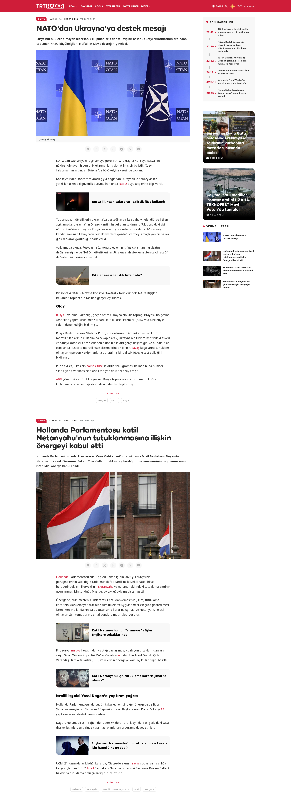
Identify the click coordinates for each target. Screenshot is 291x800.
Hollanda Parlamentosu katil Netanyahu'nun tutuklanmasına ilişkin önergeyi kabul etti (238, 256)
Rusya (60, 315)
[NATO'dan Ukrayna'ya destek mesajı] (212, 237)
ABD (59, 379)
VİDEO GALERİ (217, 215)
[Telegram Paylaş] (122, 149)
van (119, 655)
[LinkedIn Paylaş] (113, 149)
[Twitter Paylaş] (105, 149)
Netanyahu (105, 587)
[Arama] (227, 6)
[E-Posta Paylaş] (139, 149)
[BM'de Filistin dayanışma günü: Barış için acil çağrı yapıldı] (212, 285)
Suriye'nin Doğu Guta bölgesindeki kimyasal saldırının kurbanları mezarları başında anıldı (227, 143)
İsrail (90, 768)
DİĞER (144, 6)
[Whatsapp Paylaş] (130, 149)
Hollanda (62, 577)
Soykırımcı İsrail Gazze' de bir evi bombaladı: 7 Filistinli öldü (238, 271)
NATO (123, 184)
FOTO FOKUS (216, 158)
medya (75, 650)
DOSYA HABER (130, 6)
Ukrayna (101, 400)
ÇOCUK (99, 6)
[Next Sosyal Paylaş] (88, 149)
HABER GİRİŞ (71, 19)
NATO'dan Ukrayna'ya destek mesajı (235, 237)
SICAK (72, 6)
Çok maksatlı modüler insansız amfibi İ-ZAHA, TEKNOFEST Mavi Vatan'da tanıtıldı (228, 202)
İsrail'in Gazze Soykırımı (116, 789)
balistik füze (94, 366)
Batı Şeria (149, 789)
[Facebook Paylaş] (96, 149)
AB (162, 709)
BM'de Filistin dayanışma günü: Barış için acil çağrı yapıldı (236, 285)
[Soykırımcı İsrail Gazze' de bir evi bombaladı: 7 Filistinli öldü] (212, 271)
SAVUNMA (86, 6)
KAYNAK (53, 19)
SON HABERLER (221, 22)
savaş (135, 348)
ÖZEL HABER (113, 6)
